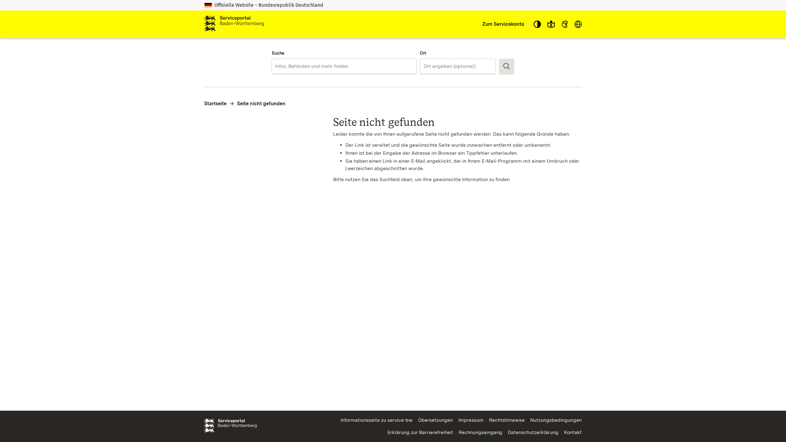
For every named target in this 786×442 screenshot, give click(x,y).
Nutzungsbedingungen (556, 420)
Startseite (215, 104)
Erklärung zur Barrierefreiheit (420, 432)
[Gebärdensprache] (565, 24)
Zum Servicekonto (503, 24)
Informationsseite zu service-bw (376, 420)
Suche (278, 53)
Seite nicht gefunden (261, 104)
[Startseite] (234, 24)
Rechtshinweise (507, 420)
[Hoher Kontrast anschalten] (537, 24)
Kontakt (573, 432)
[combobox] (344, 66)
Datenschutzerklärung (533, 432)
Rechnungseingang (480, 432)
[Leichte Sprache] (551, 24)
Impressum (471, 420)
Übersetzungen (435, 420)
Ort (423, 53)
